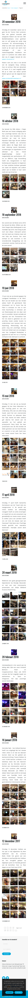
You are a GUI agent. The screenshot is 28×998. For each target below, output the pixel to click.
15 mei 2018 (8, 396)
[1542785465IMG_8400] (14, 17)
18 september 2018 (11, 215)
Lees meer (18, 992)
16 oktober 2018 (10, 121)
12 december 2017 (11, 841)
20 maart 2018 (9, 572)
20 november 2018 (11, 22)
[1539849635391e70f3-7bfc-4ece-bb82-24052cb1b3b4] (14, 116)
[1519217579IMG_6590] (14, 652)
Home (8, 8)
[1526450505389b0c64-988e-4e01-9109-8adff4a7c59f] (14, 391)
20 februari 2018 (10, 657)
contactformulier (21, 968)
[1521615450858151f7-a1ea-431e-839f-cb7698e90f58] (14, 568)
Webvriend (10, 996)
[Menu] (24, 3)
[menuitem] (24, 3)
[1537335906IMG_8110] (14, 210)
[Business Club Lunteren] (11, 3)
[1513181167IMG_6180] (14, 836)
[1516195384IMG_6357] (14, 735)
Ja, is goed (9, 992)
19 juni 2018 (8, 288)
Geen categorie (14, 8)
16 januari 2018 (9, 740)
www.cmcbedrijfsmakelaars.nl (11, 78)
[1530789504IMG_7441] (14, 283)
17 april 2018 (8, 495)
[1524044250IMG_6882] (14, 490)
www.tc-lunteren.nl (8, 59)
